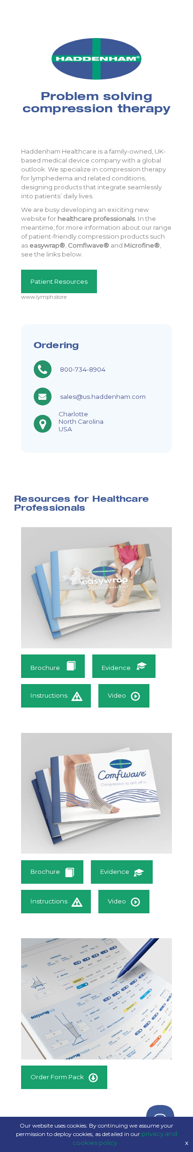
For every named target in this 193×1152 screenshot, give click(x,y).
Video (117, 695)
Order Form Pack (57, 1077)
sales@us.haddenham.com (103, 396)
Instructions (48, 695)
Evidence (117, 667)
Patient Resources (59, 281)
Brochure (45, 667)
